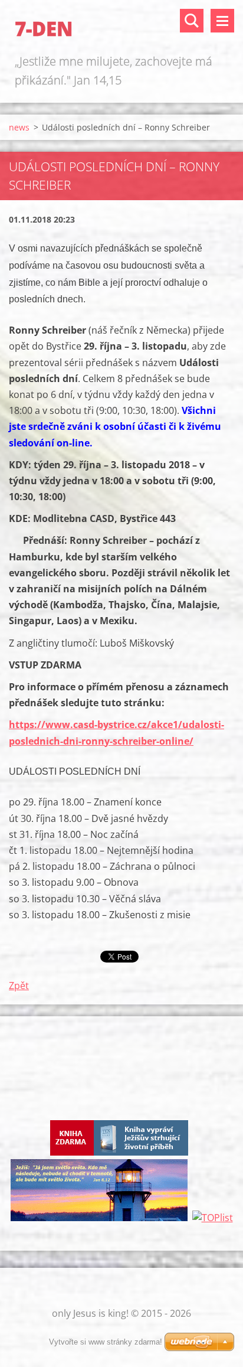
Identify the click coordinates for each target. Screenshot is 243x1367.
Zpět (19, 985)
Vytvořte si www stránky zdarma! (105, 1341)
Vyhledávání (191, 20)
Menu (222, 20)
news (19, 127)
